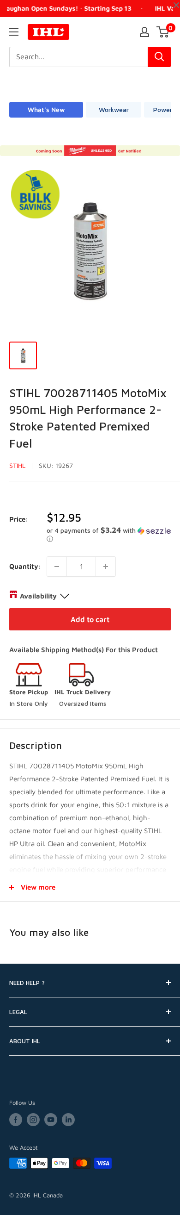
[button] (109, 534)
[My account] (144, 32)
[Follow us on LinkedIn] (68, 1119)
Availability (38, 596)
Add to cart (90, 619)
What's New (46, 109)
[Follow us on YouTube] (50, 1119)
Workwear (114, 109)
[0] (163, 31)
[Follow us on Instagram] (33, 1119)
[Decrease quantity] (56, 566)
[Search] (159, 57)
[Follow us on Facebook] (15, 1119)
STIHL (17, 465)
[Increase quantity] (105, 566)
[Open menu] (13, 32)
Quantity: (25, 566)
